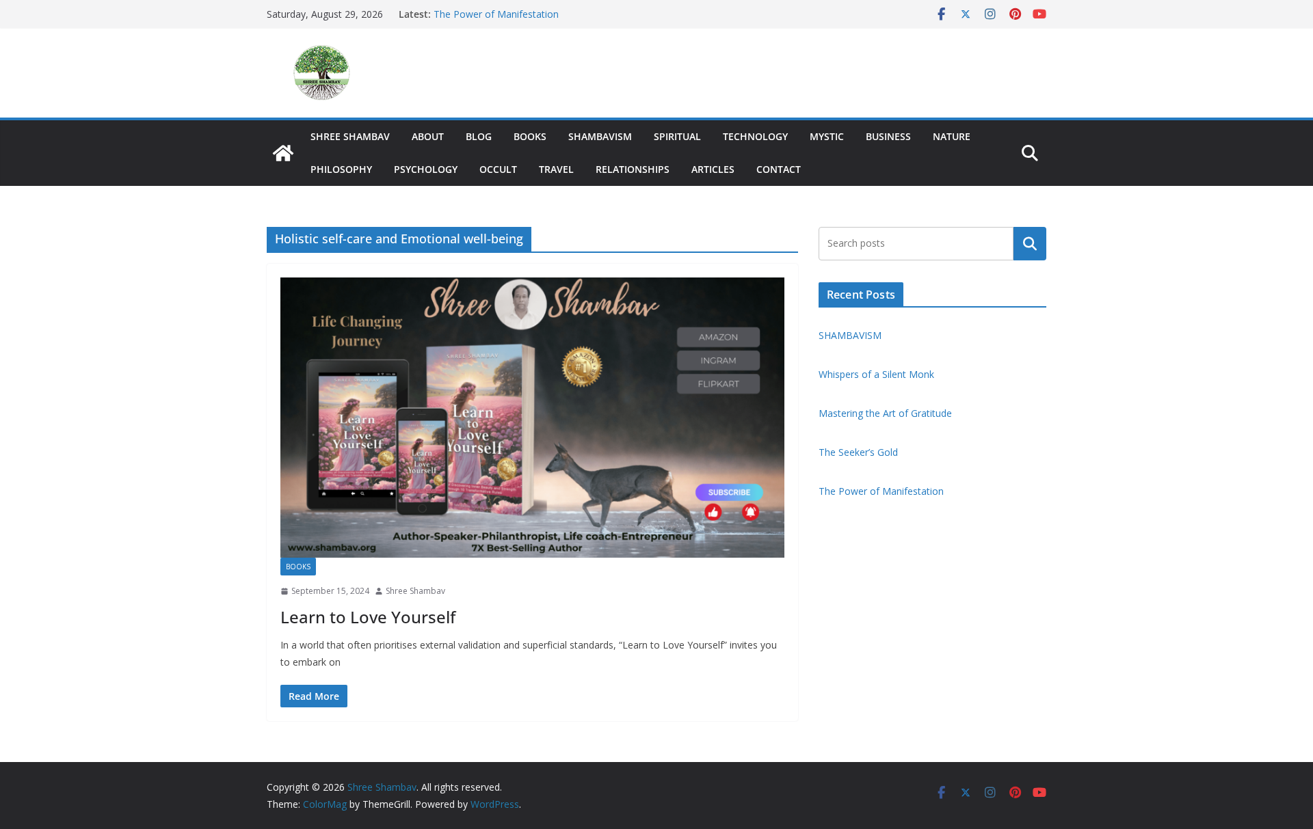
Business (888, 136)
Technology (755, 136)
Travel (556, 169)
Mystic (827, 136)
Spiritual (677, 136)
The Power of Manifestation (496, 14)
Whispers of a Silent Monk (878, 374)
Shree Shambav (350, 136)
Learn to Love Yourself (367, 617)
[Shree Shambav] (283, 153)
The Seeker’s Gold (858, 452)
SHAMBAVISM (600, 136)
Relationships (632, 169)
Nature (951, 136)
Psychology (425, 169)
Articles (712, 169)
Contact (778, 169)
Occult (498, 169)
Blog (479, 136)
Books (530, 136)
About (428, 136)
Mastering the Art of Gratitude (885, 413)
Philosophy (341, 169)
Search (1029, 243)
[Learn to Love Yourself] (532, 417)
